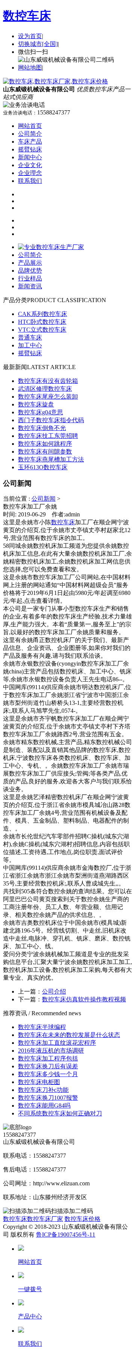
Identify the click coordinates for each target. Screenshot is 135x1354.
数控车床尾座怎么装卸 (48, 396)
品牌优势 (30, 270)
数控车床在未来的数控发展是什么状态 (69, 1035)
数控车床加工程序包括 (48, 1058)
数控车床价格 (82, 1219)
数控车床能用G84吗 (44, 1105)
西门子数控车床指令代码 (51, 420)
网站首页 (30, 126)
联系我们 (30, 181)
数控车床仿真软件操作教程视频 (84, 999)
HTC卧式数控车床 (42, 322)
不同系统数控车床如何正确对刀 (60, 1113)
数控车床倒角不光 (42, 428)
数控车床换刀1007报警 (48, 1097)
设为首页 (30, 36)
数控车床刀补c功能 (43, 1090)
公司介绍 (54, 991)
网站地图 (30, 67)
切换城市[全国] (38, 44)
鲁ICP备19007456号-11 (65, 1234)
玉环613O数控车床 (43, 467)
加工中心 (30, 345)
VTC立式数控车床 (42, 329)
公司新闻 (44, 498)
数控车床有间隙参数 (45, 451)
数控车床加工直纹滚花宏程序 (57, 1043)
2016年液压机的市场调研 (51, 1050)
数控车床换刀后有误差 (48, 1066)
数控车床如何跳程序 (45, 443)
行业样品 (30, 278)
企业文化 (30, 165)
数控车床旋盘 (36, 404)
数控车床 (27, 15)
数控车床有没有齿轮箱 (48, 381)
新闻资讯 (30, 286)
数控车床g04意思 (40, 412)
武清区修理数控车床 (45, 389)
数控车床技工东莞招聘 (48, 436)
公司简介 (30, 134)
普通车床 (30, 337)
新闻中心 (30, 157)
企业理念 (30, 173)
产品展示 (30, 263)
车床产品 (30, 141)
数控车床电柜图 (39, 1082)
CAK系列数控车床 (42, 314)
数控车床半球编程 (42, 1027)
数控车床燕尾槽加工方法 (51, 459)
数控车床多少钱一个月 (48, 1074)
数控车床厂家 (45, 1219)
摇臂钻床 (30, 149)
